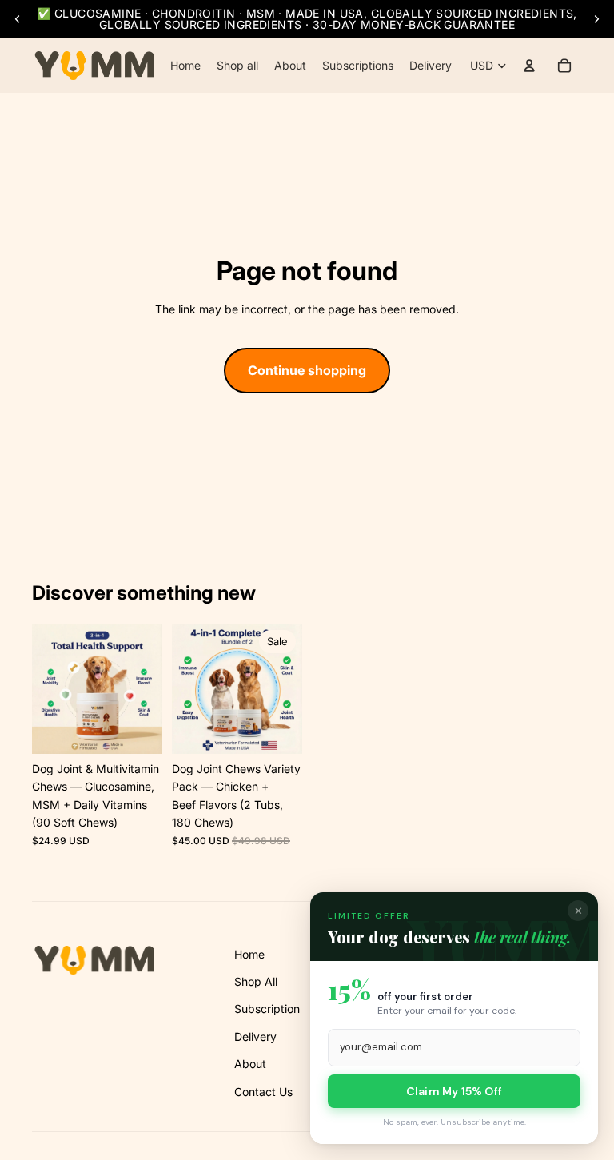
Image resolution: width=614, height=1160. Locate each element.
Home (249, 954)
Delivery (255, 1036)
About (250, 1063)
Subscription (267, 1008)
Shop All (255, 981)
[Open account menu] (529, 65)
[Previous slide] (17, 19)
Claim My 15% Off (454, 1091)
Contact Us (263, 1091)
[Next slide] (596, 19)
